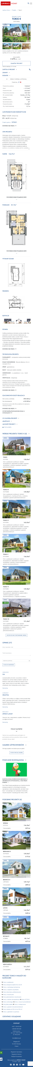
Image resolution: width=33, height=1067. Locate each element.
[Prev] (5, 33)
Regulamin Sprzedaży (16, 1052)
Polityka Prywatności (16, 1056)
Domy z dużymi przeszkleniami (23, 1002)
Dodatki (5, 75)
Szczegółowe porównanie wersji (16, 635)
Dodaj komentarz (8, 664)
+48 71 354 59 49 (16, 1026)
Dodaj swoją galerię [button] (16, 752)
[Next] (27, 33)
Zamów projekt (16, 63)
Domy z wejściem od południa (10, 989)
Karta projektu (7, 427)
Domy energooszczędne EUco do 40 (12, 985)
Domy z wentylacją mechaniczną (11, 987)
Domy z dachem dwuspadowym (11, 999)
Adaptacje (6, 421)
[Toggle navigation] (28, 3)
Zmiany (5, 72)
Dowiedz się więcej (9, 126)
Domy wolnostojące (8, 1002)
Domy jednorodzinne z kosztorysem (12, 997)
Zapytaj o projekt (8, 69)
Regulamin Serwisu (16, 1054)
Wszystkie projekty (8, 1004)
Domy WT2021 (26, 999)
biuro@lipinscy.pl (16, 1038)
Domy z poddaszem (8, 982)
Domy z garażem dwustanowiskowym (13, 1007)
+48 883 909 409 (16, 1029)
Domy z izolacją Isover (20, 1004)
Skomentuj (5, 688)
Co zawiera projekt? (9, 418)
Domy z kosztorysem (8, 994)
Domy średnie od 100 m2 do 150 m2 (12, 1009)
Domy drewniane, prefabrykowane (12, 992)
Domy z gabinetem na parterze (11, 1012)
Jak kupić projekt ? (8, 424)
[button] (16, 198)
